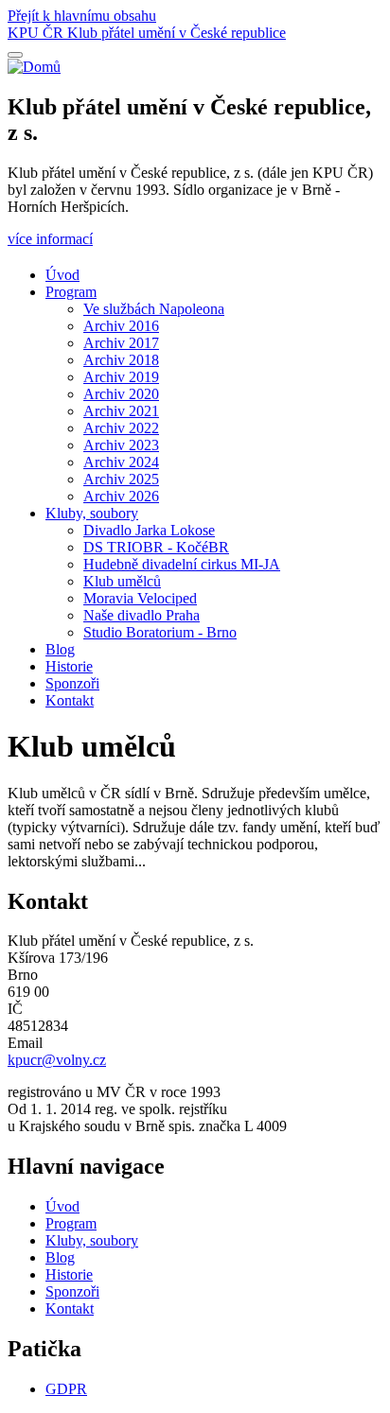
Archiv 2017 (121, 343)
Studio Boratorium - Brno (160, 632)
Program (71, 292)
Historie (69, 666)
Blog (60, 649)
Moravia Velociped (140, 598)
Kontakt (69, 700)
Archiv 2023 (121, 445)
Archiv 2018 (121, 360)
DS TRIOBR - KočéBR (156, 547)
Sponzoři (72, 683)
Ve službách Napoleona (153, 309)
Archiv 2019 (121, 377)
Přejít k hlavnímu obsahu (82, 16)
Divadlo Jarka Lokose (149, 530)
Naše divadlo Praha (141, 615)
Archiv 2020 (121, 394)
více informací (50, 239)
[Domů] (34, 67)
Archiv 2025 (121, 479)
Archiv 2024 (121, 462)
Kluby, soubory (91, 513)
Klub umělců (122, 581)
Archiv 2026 (121, 496)
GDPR (66, 1389)
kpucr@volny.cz (57, 1060)
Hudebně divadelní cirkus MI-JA (181, 564)
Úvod (62, 275)
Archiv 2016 (121, 326)
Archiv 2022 (121, 428)
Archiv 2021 (121, 411)
